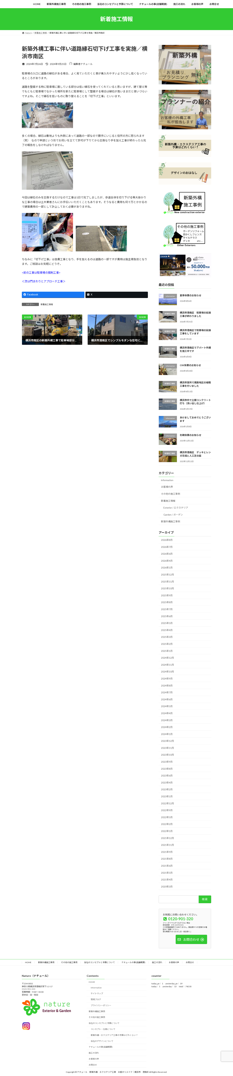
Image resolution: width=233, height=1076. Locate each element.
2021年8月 (167, 858)
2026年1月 (167, 567)
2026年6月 (167, 553)
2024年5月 (167, 706)
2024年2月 (167, 727)
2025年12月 (167, 574)
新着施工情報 (47, 304)
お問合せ (190, 962)
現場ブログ (96, 999)
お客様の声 (167, 486)
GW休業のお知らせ (190, 365)
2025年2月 (167, 643)
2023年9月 (167, 761)
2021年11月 (167, 844)
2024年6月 (167, 699)
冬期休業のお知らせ (190, 434)
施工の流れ (157, 962)
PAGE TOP (224, 1040)
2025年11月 (167, 581)
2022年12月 (167, 803)
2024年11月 (167, 664)
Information (96, 987)
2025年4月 (167, 629)
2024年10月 (167, 671)
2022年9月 (167, 810)
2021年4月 (167, 879)
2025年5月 (167, 623)
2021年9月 (167, 851)
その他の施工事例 (170, 493)
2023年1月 (167, 796)
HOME (28, 962)
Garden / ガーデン (173, 514)
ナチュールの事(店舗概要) (133, 962)
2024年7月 (167, 692)
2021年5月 (167, 872)
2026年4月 (167, 560)
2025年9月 (167, 595)
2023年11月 (167, 747)
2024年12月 (167, 657)
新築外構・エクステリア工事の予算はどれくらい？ (114, 1035)
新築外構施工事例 (170, 521)
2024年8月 (167, 685)
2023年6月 (167, 775)
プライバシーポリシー (101, 1005)
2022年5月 (167, 817)
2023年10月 (167, 754)
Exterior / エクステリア (175, 507)
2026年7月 (167, 546)
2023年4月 (167, 782)
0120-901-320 (28, 989)
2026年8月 (167, 539)
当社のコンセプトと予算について (99, 962)
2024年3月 (167, 720)
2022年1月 (167, 831)
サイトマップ (97, 993)
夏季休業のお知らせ (190, 295)
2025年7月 (167, 609)
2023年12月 (167, 740)
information (167, 479)
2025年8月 (167, 602)
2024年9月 (167, 678)
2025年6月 (167, 616)
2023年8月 (167, 768)
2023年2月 (167, 789)
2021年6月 (167, 865)
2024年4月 (167, 713)
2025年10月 (167, 588)
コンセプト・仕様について (103, 1029)
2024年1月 (167, 733)
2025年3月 (167, 636)
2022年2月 (167, 824)
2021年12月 (167, 837)
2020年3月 (167, 886)
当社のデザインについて (102, 1041)
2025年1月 (167, 650)
